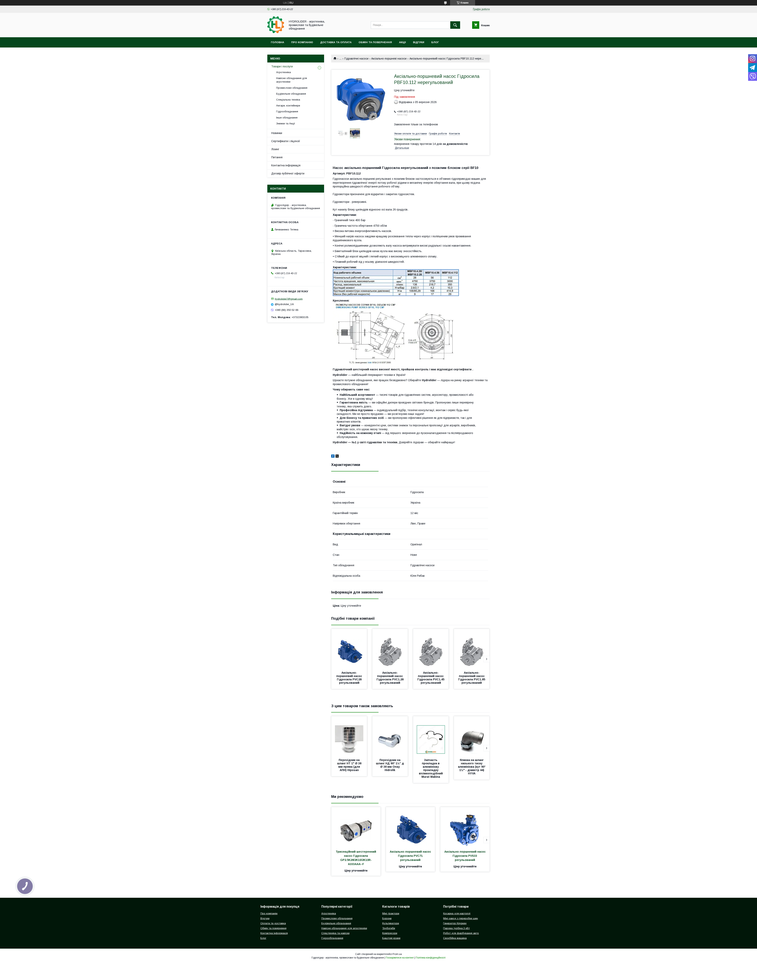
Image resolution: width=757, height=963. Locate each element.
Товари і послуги (282, 66)
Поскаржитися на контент (400, 957)
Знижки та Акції (285, 123)
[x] (337, 456)
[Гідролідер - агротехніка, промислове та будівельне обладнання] (275, 32)
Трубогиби (388, 928)
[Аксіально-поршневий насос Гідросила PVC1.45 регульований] (431, 648)
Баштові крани (391, 938)
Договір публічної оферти (287, 173)
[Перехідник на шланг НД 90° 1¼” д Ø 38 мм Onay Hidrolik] (390, 736)
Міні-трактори (390, 913)
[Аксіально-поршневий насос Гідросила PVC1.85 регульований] (471, 648)
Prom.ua (397, 954)
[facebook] (333, 456)
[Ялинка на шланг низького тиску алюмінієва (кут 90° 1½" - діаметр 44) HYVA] (471, 736)
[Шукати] (455, 25)
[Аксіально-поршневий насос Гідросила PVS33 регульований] (464, 827)
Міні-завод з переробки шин (460, 918)
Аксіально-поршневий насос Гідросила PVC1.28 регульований (390, 677)
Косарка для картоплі (456, 913)
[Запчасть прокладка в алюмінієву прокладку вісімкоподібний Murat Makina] (431, 736)
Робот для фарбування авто (461, 933)
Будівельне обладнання (291, 93)
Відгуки (418, 42)
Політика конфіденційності (431, 957)
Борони (387, 918)
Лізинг (275, 149)
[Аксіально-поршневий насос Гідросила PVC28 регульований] (349, 648)
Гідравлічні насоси (356, 58)
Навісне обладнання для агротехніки (291, 80)
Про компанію (302, 42)
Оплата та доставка (273, 923)
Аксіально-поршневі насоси (388, 58)
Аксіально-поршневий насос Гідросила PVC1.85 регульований (472, 677)
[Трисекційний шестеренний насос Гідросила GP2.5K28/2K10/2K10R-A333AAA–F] (355, 827)
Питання (276, 157)
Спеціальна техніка (288, 99)
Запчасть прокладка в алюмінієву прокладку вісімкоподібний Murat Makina (431, 768)
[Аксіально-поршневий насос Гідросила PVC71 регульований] (410, 827)
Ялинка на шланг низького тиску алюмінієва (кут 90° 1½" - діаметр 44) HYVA (472, 766)
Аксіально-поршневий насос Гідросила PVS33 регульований (465, 855)
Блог (435, 42)
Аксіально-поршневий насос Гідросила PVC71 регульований (411, 855)
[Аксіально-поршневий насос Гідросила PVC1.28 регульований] (390, 648)
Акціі (402, 42)
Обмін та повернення (375, 42)
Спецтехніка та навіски (335, 933)
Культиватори (390, 923)
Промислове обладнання (291, 87)
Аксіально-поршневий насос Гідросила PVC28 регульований (349, 677)
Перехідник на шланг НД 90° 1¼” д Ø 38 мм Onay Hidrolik (390, 765)
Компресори (389, 933)
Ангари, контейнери (288, 105)
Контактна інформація (285, 165)
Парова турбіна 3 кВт (456, 928)
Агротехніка (283, 72)
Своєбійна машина (455, 938)
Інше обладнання (286, 117)
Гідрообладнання (287, 111)
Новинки (276, 133)
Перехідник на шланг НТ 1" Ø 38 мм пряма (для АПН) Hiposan (349, 765)
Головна (277, 42)
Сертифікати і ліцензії (285, 141)
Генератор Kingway (455, 923)
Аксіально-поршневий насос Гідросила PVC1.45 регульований (431, 677)
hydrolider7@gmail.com (289, 298)
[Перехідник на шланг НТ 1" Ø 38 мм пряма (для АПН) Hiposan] (349, 736)
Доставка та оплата (335, 42)
